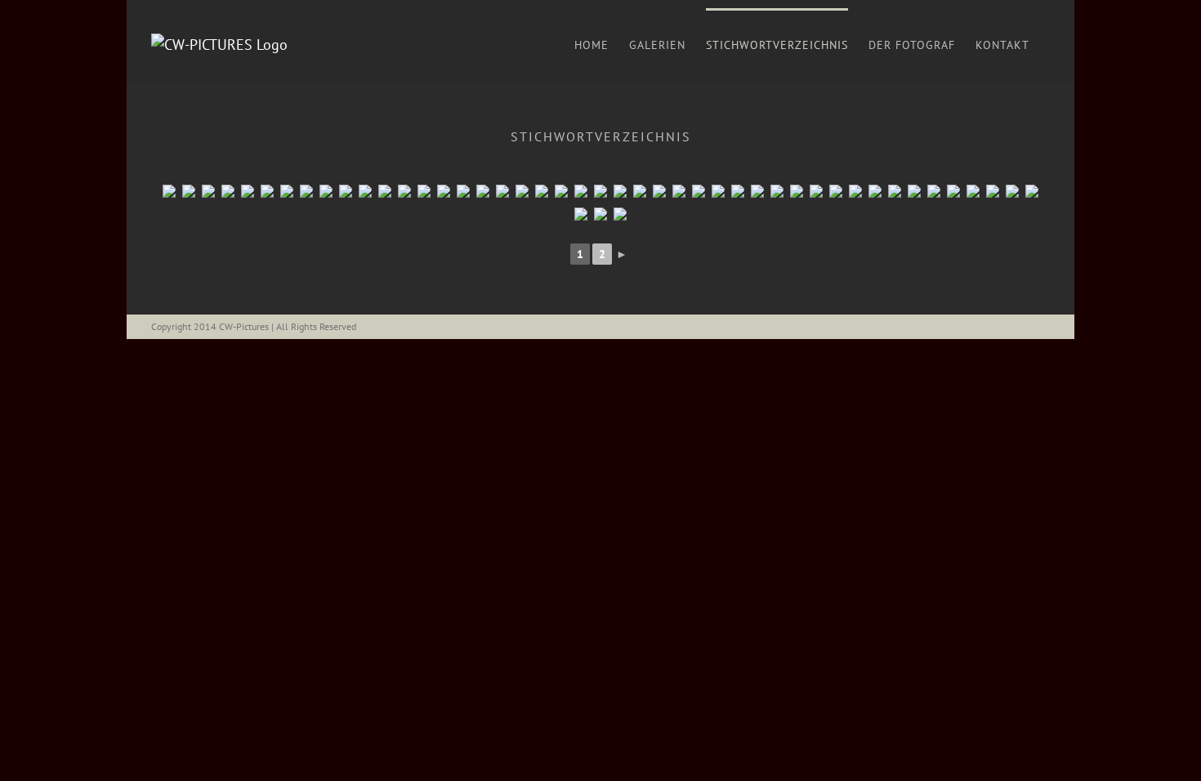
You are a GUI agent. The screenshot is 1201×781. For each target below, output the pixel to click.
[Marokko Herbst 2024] (737, 191)
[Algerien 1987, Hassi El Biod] (169, 191)
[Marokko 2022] (698, 191)
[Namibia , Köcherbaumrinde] (620, 214)
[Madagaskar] (620, 191)
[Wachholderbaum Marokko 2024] (639, 191)
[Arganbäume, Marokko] (855, 191)
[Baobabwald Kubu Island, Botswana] (227, 191)
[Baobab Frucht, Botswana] (345, 191)
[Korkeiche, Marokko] (816, 191)
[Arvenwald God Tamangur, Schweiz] (522, 191)
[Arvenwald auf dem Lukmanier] (424, 191)
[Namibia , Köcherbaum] (1031, 191)
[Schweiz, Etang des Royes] (404, 191)
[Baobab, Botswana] (365, 191)
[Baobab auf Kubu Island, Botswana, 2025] (973, 191)
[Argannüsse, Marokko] (875, 191)
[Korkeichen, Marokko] (796, 191)
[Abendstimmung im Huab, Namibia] (1012, 191)
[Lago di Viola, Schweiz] (384, 191)
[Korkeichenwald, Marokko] (835, 191)
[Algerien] (208, 191)
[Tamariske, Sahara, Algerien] (188, 191)
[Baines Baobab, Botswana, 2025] (914, 191)
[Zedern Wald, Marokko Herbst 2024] (757, 191)
